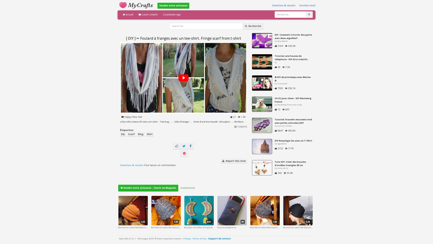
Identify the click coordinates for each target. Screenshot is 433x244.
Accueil (129, 14)
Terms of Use (199, 238)
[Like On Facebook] (176, 146)
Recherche (254, 26)
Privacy (187, 238)
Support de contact (219, 238)
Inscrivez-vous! (307, 5)
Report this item (235, 160)
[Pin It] (184, 153)
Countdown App (172, 14)
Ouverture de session (283, 5)
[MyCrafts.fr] (136, 5)
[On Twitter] (184, 146)
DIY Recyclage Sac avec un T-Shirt (293, 140)
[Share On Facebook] (190, 146)
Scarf (131, 134)
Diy (123, 134)
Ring (140, 134)
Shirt (150, 134)
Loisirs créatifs (149, 14)
